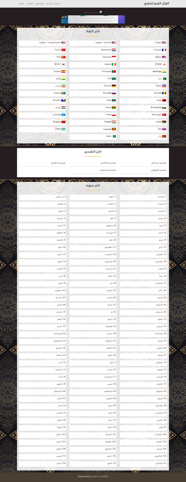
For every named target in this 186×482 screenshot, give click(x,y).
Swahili (159, 122)
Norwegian (157, 115)
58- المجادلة (160, 334)
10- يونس (162, 219)
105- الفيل (60, 442)
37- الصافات (160, 283)
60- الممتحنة (59, 334)
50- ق (113, 312)
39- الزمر (61, 283)
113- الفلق (111, 464)
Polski (109, 115)
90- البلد (61, 406)
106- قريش (161, 449)
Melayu (158, 57)
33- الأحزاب (60, 269)
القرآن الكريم (53, 4)
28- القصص (160, 262)
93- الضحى (60, 413)
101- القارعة (111, 435)
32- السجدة (111, 269)
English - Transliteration (50, 43)
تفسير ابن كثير (159, 163)
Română (158, 93)
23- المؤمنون (110, 247)
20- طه (112, 240)
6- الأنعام (61, 204)
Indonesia (107, 57)
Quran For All (97, 477)
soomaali (57, 115)
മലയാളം (157, 72)
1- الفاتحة (162, 197)
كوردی (58, 108)
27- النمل (61, 255)
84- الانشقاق (59, 392)
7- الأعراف (162, 211)
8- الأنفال (112, 211)
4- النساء (162, 204)
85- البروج (161, 399)
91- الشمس (160, 413)
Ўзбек (58, 129)
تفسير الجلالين (108, 163)
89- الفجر (112, 406)
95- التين (112, 420)
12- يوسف (61, 219)
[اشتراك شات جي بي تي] (93, 19)
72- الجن (61, 363)
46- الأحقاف (161, 305)
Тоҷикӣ (108, 122)
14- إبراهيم (111, 226)
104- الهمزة (111, 442)
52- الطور (162, 319)
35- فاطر (112, 276)
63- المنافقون (59, 341)
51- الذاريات (60, 312)
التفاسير (39, 4)
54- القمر (61, 319)
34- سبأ (162, 276)
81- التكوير (61, 384)
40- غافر (162, 291)
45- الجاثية (60, 298)
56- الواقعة (111, 327)
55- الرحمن (161, 327)
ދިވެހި (160, 137)
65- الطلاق (111, 348)
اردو (160, 79)
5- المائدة (111, 204)
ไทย (160, 129)
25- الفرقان (161, 255)
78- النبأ (62, 377)
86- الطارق (111, 399)
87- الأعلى (61, 399)
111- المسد (60, 456)
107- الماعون (110, 449)
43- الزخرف (161, 298)
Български (156, 108)
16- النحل (162, 233)
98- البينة (112, 428)
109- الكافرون (160, 456)
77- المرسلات (110, 377)
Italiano (108, 64)
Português (107, 72)
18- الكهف (60, 233)
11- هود (113, 219)
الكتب (21, 4)
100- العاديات (160, 435)
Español (57, 72)
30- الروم (61, 262)
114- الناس (60, 464)
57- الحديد (61, 327)
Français (158, 50)
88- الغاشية (160, 406)
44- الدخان (111, 298)
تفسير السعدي (108, 170)
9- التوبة (61, 211)
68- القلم (112, 355)
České (159, 86)
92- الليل (112, 413)
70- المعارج (161, 363)
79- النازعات (161, 384)
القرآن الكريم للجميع (156, 3)
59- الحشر (111, 334)
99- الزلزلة (61, 428)
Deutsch (108, 86)
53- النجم (112, 319)
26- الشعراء (110, 255)
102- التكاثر (60, 435)
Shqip (159, 100)
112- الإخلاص (160, 464)
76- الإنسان (161, 377)
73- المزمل (161, 370)
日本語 (158, 64)
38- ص (113, 283)
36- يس (62, 276)
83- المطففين (109, 392)
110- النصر (111, 456)
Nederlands (106, 50)
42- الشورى (60, 291)
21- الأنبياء (61, 240)
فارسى (58, 86)
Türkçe (58, 50)
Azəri (109, 100)
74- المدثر (111, 370)
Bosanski (57, 100)
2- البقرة (112, 197)
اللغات (29, 4)
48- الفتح (61, 305)
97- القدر (162, 428)
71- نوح (113, 363)
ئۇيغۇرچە (107, 129)
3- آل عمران (60, 197)
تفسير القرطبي (158, 170)
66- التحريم (60, 348)
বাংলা (110, 79)
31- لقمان (162, 269)
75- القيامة (60, 370)
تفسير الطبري (58, 163)
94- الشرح (161, 420)
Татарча (57, 122)
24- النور (61, 247)
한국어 (57, 64)
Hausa (109, 108)
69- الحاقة (61, 355)
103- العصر (161, 442)
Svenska (57, 93)
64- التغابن (161, 348)
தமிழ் (58, 79)
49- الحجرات (160, 312)
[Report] (63, 17)
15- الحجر (61, 226)
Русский (107, 93)
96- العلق (61, 420)
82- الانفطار (161, 392)
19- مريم (162, 240)
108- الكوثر (60, 449)
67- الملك (162, 355)
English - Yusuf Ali (104, 43)
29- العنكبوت (110, 262)
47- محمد (111, 305)
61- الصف (162, 341)
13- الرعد (162, 226)
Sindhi (109, 137)
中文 (59, 57)
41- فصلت (111, 291)
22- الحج (162, 247)
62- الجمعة (111, 341)
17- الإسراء (111, 233)
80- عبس (111, 384)
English (158, 43)
